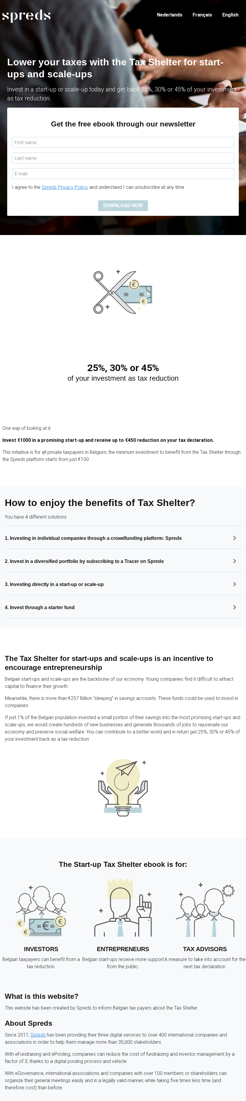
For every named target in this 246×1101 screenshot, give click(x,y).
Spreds (38, 1035)
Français (202, 15)
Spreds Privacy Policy (64, 187)
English (230, 15)
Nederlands (169, 15)
